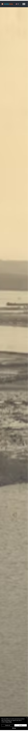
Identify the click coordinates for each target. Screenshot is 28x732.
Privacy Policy (8, 722)
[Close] (26, 718)
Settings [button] (14, 728)
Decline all (7, 725)
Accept (20, 725)
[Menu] (24, 4)
